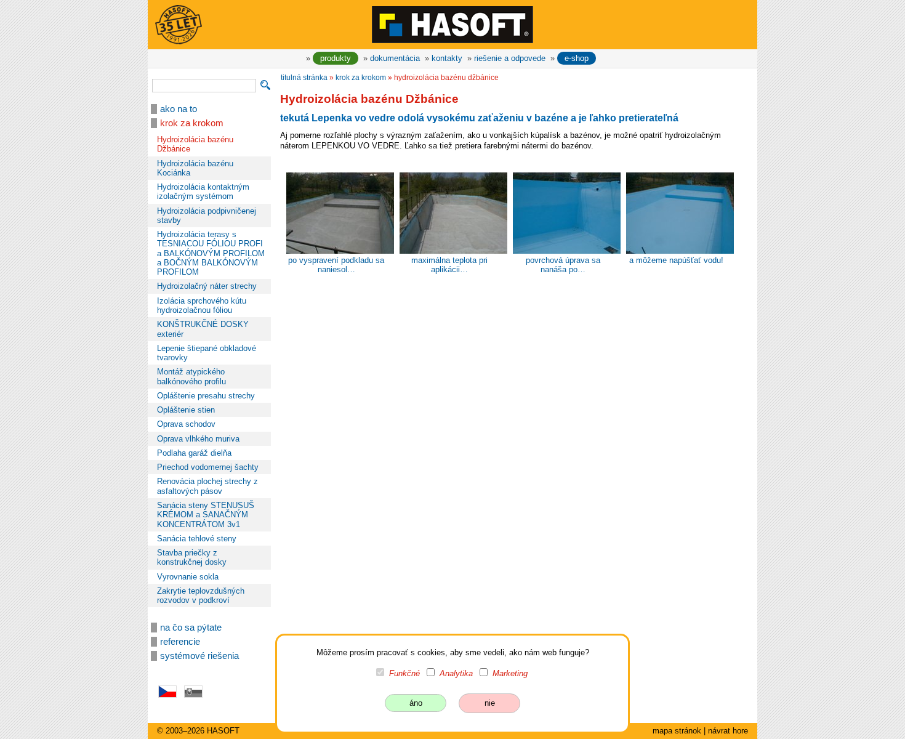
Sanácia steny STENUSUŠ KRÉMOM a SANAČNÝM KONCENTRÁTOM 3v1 (205, 515)
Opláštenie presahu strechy (206, 395)
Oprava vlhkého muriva (198, 438)
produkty (335, 58)
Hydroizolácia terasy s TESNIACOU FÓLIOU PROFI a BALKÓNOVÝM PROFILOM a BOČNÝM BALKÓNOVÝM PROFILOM (211, 253)
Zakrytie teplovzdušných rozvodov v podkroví (200, 595)
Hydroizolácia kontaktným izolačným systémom (203, 191)
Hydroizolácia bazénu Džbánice (195, 144)
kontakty (447, 58)
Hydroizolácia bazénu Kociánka (195, 168)
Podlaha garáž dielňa (194, 453)
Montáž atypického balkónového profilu (191, 376)
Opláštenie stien (186, 409)
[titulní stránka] (452, 24)
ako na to (178, 109)
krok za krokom (191, 123)
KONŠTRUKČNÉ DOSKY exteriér (203, 329)
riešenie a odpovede (509, 58)
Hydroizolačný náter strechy (207, 286)
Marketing (510, 673)
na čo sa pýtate (191, 627)
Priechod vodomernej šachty (208, 467)
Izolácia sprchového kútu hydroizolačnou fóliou (201, 305)
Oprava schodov (186, 424)
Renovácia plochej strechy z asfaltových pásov (207, 486)
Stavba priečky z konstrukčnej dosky (192, 557)
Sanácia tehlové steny (196, 538)
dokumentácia (395, 58)
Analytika (456, 673)
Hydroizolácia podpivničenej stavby (206, 215)
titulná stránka (304, 77)
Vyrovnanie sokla (188, 576)
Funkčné (404, 673)
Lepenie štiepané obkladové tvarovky (206, 353)
